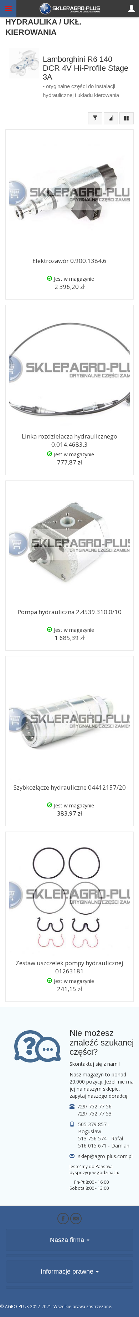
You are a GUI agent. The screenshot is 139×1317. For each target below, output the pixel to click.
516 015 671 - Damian (103, 1145)
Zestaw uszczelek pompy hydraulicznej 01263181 (69, 967)
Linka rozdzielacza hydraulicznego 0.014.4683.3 (69, 440)
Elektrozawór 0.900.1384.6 (69, 261)
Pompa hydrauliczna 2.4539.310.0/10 (69, 612)
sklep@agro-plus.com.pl (105, 1156)
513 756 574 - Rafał (100, 1138)
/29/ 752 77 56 (95, 1106)
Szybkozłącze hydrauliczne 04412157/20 (70, 787)
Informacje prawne (68, 1271)
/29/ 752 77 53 (95, 1113)
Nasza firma (68, 1239)
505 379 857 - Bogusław (94, 1128)
